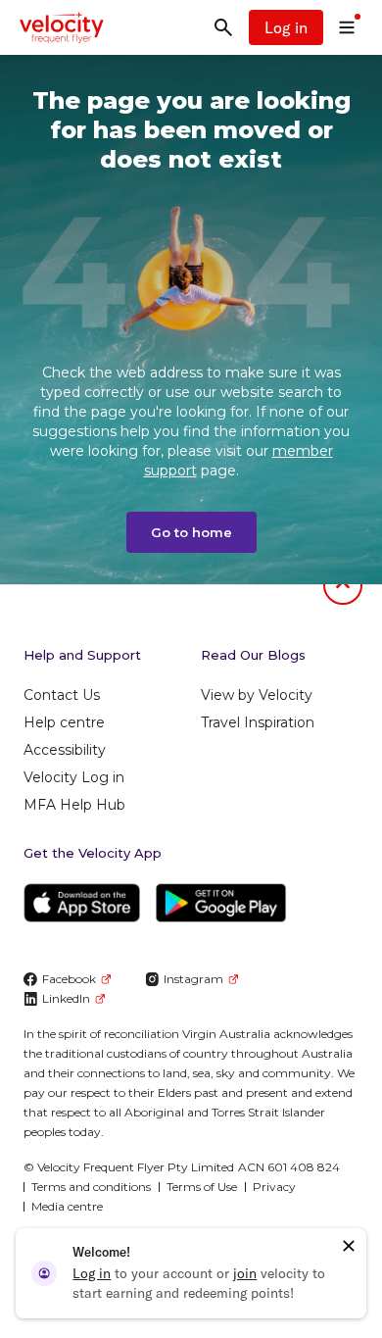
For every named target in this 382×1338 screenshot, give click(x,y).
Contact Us (62, 695)
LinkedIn (66, 998)
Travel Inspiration (257, 722)
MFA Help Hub (74, 805)
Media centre (67, 1206)
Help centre (64, 722)
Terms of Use (202, 1186)
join (245, 1273)
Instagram (193, 978)
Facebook (69, 978)
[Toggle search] (223, 27)
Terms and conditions (91, 1186)
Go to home (191, 532)
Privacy (274, 1186)
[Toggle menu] (346, 27)
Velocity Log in (74, 777)
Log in (286, 27)
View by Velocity (256, 695)
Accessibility (65, 750)
